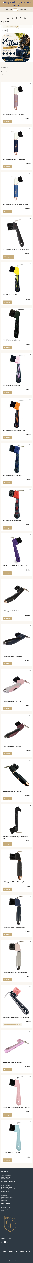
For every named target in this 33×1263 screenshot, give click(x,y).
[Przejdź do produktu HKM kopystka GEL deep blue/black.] (16, 910)
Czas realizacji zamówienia (8, 1188)
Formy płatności (5, 1185)
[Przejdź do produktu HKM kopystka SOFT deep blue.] (16, 639)
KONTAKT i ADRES (6, 1207)
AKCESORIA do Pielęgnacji (12, 26)
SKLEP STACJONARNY (7, 1209)
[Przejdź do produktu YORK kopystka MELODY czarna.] (16, 775)
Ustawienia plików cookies (8, 1197)
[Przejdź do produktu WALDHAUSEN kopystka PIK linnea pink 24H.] (16, 1091)
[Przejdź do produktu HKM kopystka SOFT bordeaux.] (16, 730)
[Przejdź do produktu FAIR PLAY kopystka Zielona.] (16, 323)
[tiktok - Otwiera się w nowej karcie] (8, 1242)
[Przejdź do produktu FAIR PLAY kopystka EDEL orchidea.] (16, 97)
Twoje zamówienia (6, 1175)
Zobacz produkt (8, 257)
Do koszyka (7, 121)
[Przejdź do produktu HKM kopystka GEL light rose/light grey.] (16, 955)
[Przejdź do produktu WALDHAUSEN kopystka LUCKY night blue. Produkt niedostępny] (16, 1000)
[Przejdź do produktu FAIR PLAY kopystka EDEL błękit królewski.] (16, 188)
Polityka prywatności (6, 1199)
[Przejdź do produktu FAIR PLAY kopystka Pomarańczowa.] (16, 413)
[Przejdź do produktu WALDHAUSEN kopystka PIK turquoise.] (16, 1136)
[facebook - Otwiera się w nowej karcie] (2, 1242)
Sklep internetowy (15, 1260)
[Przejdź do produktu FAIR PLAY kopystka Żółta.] (16, 278)
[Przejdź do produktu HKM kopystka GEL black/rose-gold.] (16, 865)
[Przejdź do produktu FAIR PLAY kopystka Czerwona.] (16, 504)
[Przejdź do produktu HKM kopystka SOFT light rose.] (16, 684)
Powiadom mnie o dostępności (12, 1024)
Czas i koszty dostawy (7, 1187)
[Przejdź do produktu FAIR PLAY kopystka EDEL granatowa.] (16, 142)
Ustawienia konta (5, 1177)
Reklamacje (4, 1200)
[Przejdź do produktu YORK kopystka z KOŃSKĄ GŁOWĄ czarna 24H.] (16, 820)
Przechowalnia (5, 1178)
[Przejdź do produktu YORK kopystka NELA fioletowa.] (16, 1046)
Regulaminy (4, 1195)
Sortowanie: (4, 71)
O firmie (3, 1210)
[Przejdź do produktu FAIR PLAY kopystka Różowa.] (16, 368)
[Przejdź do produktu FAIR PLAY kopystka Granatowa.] (16, 459)
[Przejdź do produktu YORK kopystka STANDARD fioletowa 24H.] (16, 549)
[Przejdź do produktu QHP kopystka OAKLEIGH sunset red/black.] (16, 233)
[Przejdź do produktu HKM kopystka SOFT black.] (16, 594)
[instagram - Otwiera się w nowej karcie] (5, 1242)
